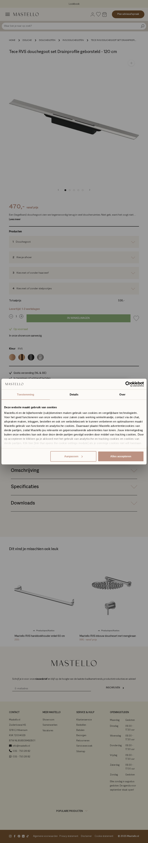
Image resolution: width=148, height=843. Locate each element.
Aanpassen (71, 456)
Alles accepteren (120, 456)
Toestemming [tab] (25, 394)
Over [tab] (122, 394)
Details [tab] (74, 394)
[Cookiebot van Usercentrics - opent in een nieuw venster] (128, 384)
